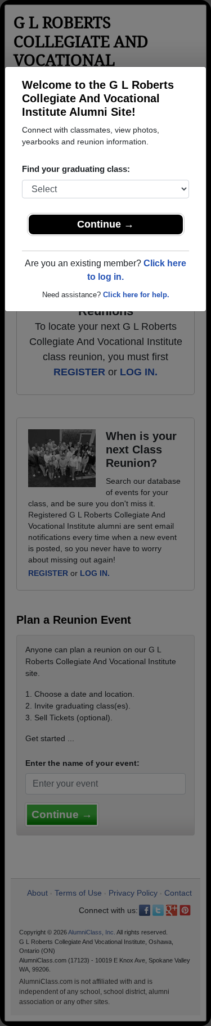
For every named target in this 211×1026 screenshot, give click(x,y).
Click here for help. (136, 294)
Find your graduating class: (76, 169)
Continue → (105, 224)
